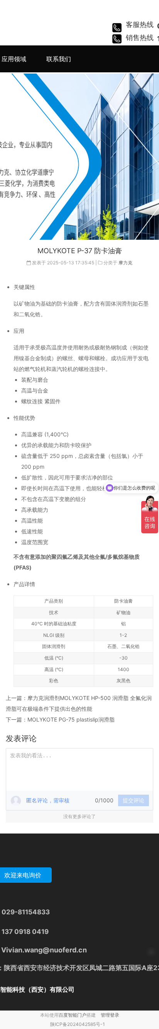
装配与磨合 (34, 379)
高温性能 (32, 520)
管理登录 (110, 1015)
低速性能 (32, 531)
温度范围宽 (34, 542)
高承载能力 (34, 509)
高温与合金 (34, 390)
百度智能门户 (72, 1015)
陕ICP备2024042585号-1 (77, 1024)
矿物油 (123, 612)
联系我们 (58, 59)
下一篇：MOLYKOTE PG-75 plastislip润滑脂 (60, 719)
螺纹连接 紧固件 (41, 401)
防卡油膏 (123, 601)
